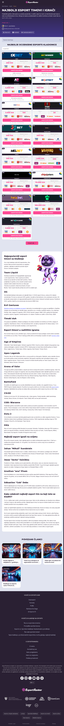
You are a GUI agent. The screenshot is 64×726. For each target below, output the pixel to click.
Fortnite (31, 605)
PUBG (32, 608)
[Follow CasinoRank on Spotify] (37, 680)
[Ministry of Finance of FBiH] (12, 700)
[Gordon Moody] (30, 700)
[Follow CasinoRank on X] (29, 680)
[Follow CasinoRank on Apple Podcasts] (41, 680)
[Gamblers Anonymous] (41, 700)
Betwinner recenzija (46, 73)
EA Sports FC (32, 614)
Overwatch (31, 602)
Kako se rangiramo (32, 657)
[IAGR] (28, 707)
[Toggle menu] (3, 2)
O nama (31, 648)
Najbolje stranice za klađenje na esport (15, 308)
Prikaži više (30, 243)
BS (31, 684)
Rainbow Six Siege (31, 611)
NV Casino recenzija (16, 98)
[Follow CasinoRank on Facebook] (21, 680)
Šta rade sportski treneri (31, 634)
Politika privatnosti (32, 660)
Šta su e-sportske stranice (32, 625)
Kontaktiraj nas (31, 651)
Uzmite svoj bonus (16, 70)
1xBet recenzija (16, 73)
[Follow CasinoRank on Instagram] (25, 680)
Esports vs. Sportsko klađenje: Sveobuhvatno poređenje (31, 631)
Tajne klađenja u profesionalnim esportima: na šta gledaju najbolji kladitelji (31, 637)
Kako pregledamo (31, 654)
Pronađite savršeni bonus (32, 628)
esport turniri (55, 389)
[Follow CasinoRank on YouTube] (33, 680)
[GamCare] (53, 700)
